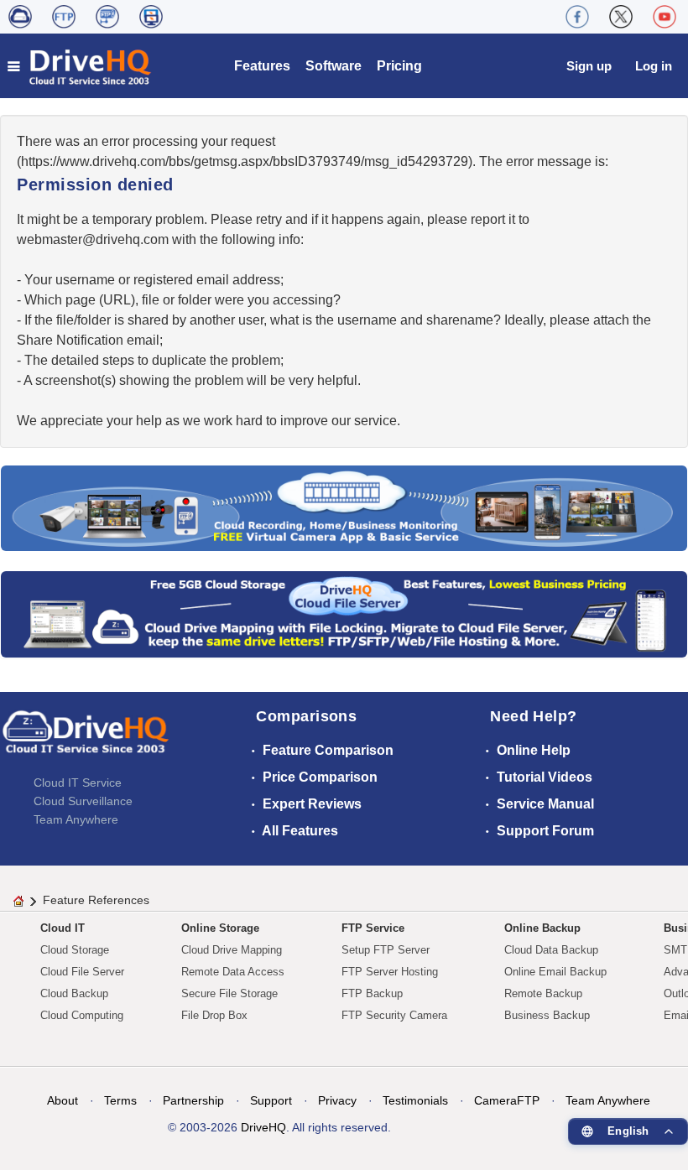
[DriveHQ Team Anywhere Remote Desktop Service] (151, 17)
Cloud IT (62, 928)
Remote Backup (543, 993)
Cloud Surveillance (83, 801)
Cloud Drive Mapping (231, 950)
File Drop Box (214, 1015)
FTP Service (372, 928)
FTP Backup (372, 993)
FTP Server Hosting (389, 971)
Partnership (193, 1100)
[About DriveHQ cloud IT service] (85, 739)
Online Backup (542, 928)
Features (262, 66)
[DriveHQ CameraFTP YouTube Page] (664, 17)
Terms (120, 1100)
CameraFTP (506, 1100)
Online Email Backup (555, 971)
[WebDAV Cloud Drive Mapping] (20, 17)
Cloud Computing (81, 1015)
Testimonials (415, 1100)
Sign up (589, 66)
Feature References (96, 900)
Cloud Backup (74, 993)
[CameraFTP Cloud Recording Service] (107, 17)
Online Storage (220, 928)
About (62, 1100)
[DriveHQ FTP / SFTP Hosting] (64, 17)
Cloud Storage (74, 950)
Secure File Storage (229, 993)
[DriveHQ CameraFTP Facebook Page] (577, 17)
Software (333, 66)
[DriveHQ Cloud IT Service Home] (80, 65)
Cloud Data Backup (551, 950)
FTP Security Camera (394, 1015)
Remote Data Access (232, 971)
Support (271, 1100)
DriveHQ (263, 1127)
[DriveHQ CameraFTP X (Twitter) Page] (621, 17)
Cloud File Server (82, 971)
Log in (653, 66)
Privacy (337, 1100)
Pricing (399, 66)
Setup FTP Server (385, 950)
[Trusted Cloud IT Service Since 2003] (344, 613)
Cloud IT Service (78, 782)
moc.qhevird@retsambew (93, 239)
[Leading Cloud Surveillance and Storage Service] (344, 507)
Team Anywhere (76, 819)
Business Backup (547, 1015)
